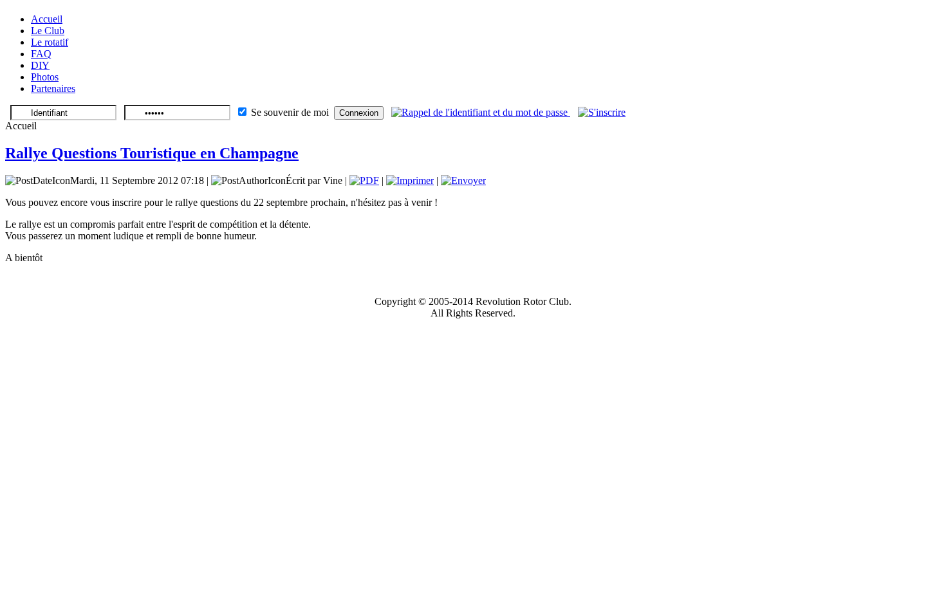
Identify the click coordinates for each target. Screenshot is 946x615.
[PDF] (364, 180)
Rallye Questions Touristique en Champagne (152, 153)
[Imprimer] (410, 180)
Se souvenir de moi (290, 112)
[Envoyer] (463, 180)
